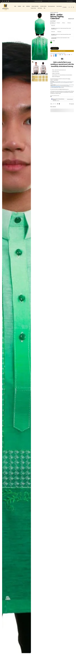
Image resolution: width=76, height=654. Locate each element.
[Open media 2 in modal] (40, 24)
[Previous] (27, 1)
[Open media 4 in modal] (40, 71)
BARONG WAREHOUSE (54, 12)
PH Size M (58, 22)
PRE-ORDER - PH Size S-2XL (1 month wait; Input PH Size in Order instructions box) (61, 28)
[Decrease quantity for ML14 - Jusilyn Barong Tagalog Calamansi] (51, 46)
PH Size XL (69, 22)
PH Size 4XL (59, 31)
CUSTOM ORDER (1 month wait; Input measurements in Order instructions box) (60, 38)
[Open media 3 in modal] (40, 48)
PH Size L (63, 22)
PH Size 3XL (53, 31)
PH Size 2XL (53, 25)
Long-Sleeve (56, 79)
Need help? (72, 103)
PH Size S (52, 22)
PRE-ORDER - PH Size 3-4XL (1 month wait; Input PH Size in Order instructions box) (61, 34)
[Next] (49, 1)
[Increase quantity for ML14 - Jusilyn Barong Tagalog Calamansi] (56, 46)
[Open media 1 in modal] (16, 332)
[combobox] (70, 1)
